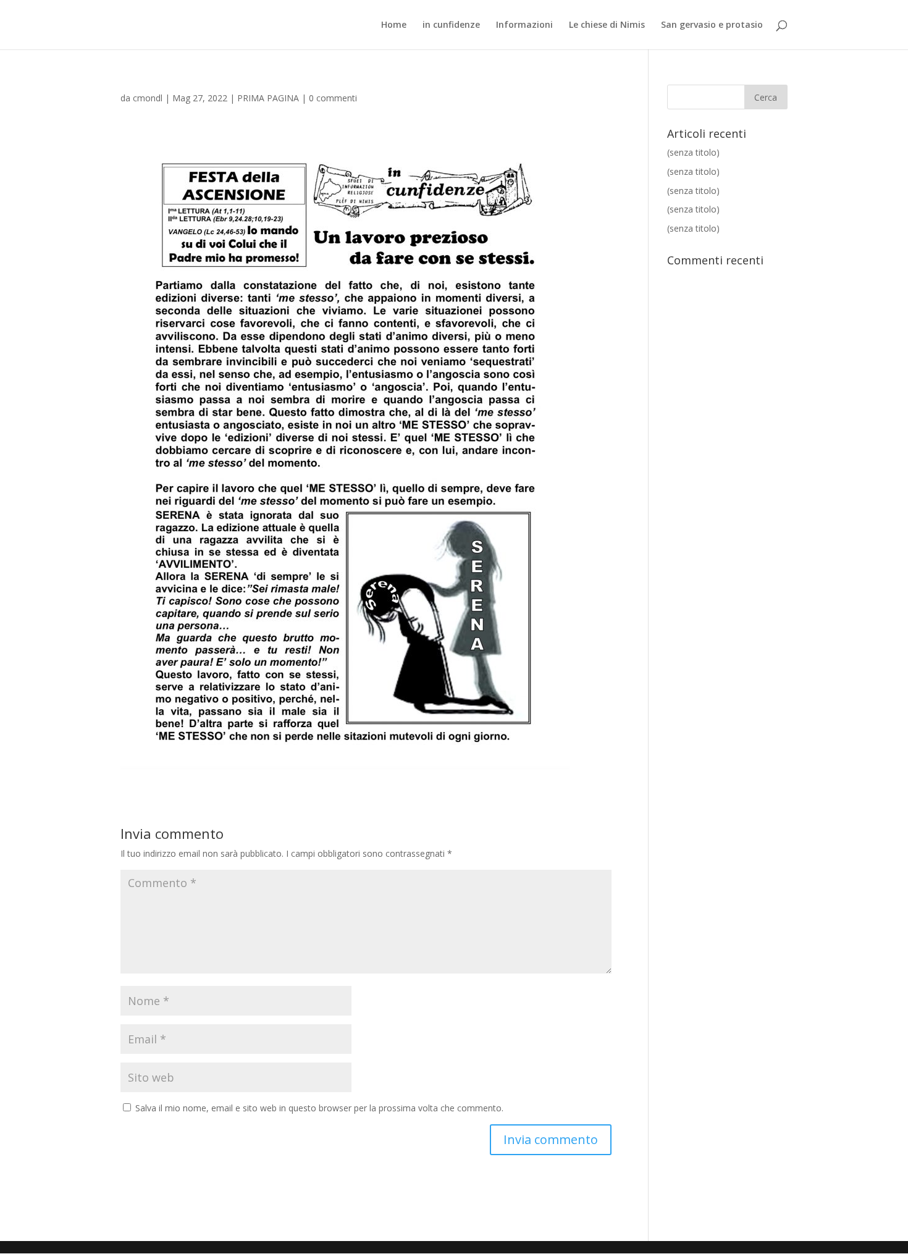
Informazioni (524, 25)
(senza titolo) (693, 152)
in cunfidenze (451, 25)
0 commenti (333, 98)
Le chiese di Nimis (607, 25)
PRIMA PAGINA (268, 98)
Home (393, 25)
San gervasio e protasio (712, 25)
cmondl (147, 98)
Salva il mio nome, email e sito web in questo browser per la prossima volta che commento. (319, 1108)
